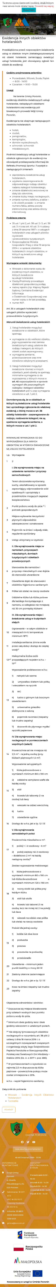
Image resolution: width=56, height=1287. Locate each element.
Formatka (13, 1101)
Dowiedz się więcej (44, 6)
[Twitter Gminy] (28, 1142)
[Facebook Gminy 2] (22, 1142)
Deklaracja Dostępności (28, 1149)
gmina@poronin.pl (15, 1223)
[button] (8, 1110)
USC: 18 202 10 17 (14, 1199)
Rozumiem (28, 10)
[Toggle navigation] (51, 26)
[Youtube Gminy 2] (34, 1142)
